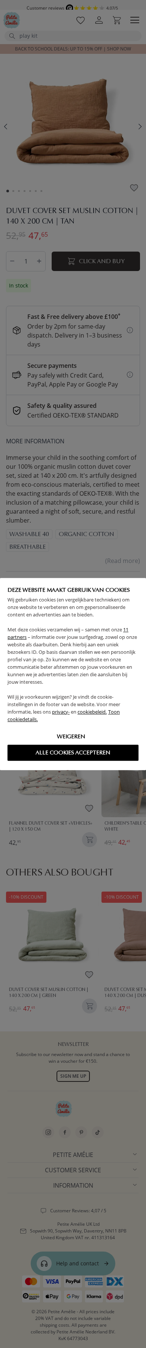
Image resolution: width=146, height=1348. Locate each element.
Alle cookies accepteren (73, 752)
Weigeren (71, 736)
